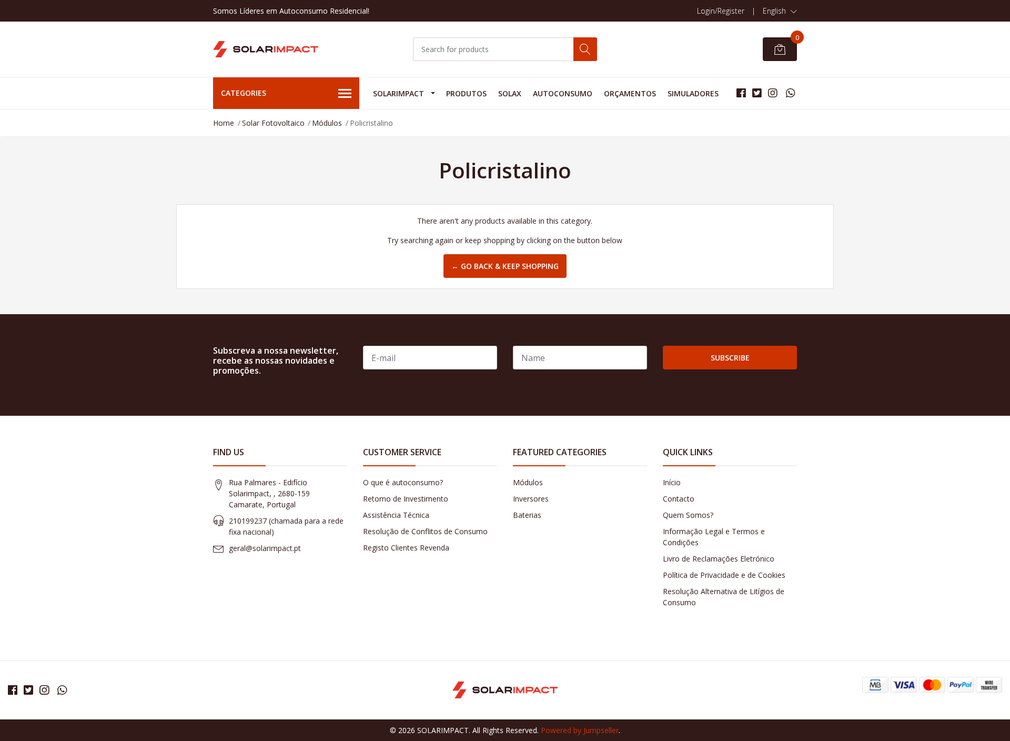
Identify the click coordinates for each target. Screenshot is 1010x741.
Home (223, 123)
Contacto (678, 499)
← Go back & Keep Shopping (505, 266)
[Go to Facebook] (741, 93)
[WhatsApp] (790, 93)
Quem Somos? (688, 515)
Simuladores (693, 93)
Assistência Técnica (396, 515)
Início (672, 482)
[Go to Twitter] (757, 93)
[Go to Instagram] (772, 93)
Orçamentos (630, 93)
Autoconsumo (562, 93)
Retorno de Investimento (405, 499)
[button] (780, 11)
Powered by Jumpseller (580, 730)
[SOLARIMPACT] (265, 49)
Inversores (531, 499)
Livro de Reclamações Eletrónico (718, 559)
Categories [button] (243, 93)
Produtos (466, 93)
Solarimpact (398, 93)
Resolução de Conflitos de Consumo (425, 531)
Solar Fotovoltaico (273, 123)
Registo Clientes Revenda (406, 548)
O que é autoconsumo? (403, 482)
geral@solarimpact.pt (265, 548)
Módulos (327, 123)
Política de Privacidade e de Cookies (724, 575)
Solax (509, 93)
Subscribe (730, 358)
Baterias (527, 515)
